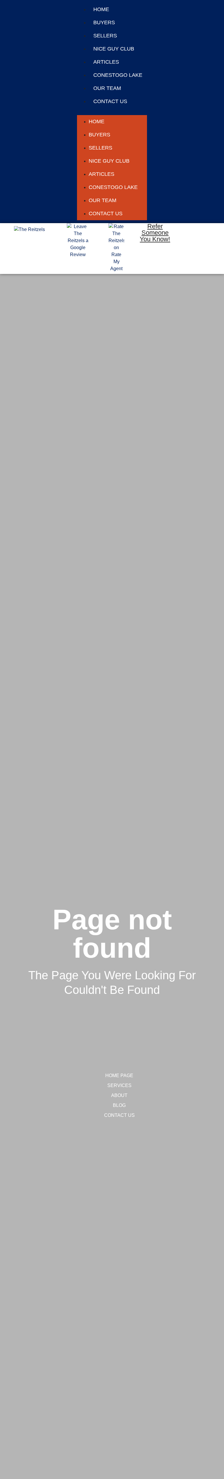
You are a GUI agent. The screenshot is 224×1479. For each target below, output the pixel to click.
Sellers (105, 36)
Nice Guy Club (113, 49)
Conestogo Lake (117, 75)
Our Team (107, 88)
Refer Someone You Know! (155, 233)
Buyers (104, 22)
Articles (106, 62)
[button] (112, 111)
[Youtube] (193, 265)
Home (101, 9)
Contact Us (110, 101)
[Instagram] (193, 248)
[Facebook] (193, 231)
